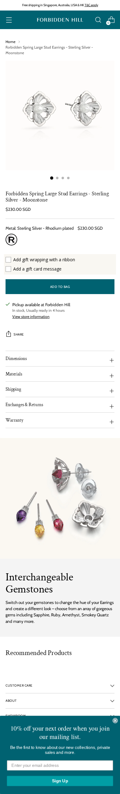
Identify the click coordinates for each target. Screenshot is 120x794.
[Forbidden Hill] (60, 20)
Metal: (40, 228)
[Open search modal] (98, 20)
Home (10, 41)
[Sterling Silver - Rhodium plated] (11, 239)
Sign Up (60, 781)
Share (19, 334)
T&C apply (91, 5)
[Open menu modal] (8, 20)
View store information (31, 316)
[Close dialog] (115, 720)
